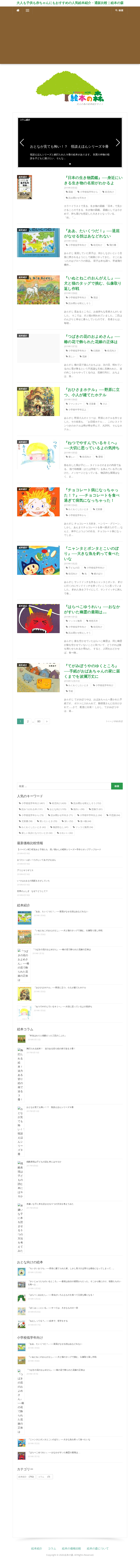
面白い (78, 809)
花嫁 (84, 356)
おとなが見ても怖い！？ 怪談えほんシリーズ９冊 (50, 1107)
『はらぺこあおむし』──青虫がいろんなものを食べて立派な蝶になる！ (61, 1295)
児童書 (92, 403)
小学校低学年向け (77, 244)
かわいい (66, 832)
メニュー (27, 10)
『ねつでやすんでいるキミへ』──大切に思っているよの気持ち (63, 1006)
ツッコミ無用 (75, 620)
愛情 (100, 456)
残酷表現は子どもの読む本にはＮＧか (43, 1162)
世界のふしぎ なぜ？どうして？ (32, 891)
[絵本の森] (70, 86)
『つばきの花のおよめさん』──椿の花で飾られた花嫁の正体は (61, 949)
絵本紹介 (23, 176)
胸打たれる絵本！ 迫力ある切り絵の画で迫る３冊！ (51, 1048)
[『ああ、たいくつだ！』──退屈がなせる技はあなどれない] (38, 242)
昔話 (95, 297)
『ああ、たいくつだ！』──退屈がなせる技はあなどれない (61, 911)
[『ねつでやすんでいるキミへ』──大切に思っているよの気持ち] (38, 454)
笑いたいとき (48, 821)
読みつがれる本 (32, 809)
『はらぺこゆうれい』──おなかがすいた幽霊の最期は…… (54, 1452)
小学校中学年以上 (77, 409)
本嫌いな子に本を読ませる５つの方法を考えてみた (50, 1204)
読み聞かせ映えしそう (79, 303)
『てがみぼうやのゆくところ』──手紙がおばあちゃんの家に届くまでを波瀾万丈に (92, 671)
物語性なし (60, 827)
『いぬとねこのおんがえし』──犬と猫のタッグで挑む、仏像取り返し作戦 (93, 283)
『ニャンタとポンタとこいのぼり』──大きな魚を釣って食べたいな (92, 553)
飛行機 (112, 244)
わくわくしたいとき (78, 509)
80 (38, 721)
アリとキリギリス (25, 870)
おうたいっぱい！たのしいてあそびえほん (36, 860)
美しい (71, 356)
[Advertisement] (70, 40)
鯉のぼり (98, 573)
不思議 (114, 815)
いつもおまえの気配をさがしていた (33, 881)
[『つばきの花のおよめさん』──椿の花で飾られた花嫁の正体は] (38, 348)
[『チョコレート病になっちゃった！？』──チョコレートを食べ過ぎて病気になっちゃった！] (38, 501)
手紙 (70, 691)
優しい (71, 456)
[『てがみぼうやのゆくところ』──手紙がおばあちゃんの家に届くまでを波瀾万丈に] (38, 677)
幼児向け (109, 191)
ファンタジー (75, 403)
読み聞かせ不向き (77, 197)
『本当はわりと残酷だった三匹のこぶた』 (47, 1035)
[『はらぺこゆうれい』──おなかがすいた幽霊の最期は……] (38, 618)
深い (68, 821)
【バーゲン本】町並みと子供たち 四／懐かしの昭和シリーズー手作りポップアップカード (59, 849)
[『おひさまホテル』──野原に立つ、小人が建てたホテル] (38, 401)
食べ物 (85, 821)
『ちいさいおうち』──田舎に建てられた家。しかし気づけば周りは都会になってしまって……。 (71, 1268)
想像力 (97, 809)
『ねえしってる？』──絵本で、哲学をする (48, 1321)
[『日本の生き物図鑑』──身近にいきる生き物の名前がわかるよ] (24, 187)
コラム (43, 1476)
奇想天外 (93, 620)
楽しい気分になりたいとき (37, 832)
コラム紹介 (25, 119)
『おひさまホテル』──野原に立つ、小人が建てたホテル (60, 987)
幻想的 (96, 350)
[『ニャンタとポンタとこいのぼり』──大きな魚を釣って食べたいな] (38, 560)
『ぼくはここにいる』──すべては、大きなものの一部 (53, 1308)
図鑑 (70, 191)
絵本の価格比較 (71, 1548)
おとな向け (58, 809)
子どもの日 (74, 567)
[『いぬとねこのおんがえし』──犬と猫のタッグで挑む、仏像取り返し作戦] (38, 289)
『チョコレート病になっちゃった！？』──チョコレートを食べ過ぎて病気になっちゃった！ (92, 495)
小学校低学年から (89, 191)
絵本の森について (98, 1548)
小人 (105, 403)
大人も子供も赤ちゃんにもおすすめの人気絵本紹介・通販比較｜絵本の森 (70, 3)
